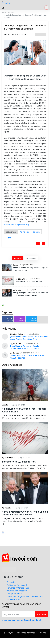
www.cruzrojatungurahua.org (16, 225)
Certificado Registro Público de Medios (25, 596)
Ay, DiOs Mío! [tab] (31, 258)
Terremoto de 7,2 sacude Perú (29, 281)
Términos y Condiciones (18, 588)
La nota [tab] (17, 258)
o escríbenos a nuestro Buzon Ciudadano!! (22, 620)
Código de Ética (14, 593)
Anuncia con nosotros (17, 591)
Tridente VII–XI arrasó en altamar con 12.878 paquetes (27, 356)
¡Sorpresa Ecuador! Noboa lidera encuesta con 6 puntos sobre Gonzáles (29, 338)
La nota (36, 232)
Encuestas (11, 582)
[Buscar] (46, 8)
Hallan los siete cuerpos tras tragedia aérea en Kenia (24, 410)
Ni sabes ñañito (16, 334)
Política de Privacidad (17, 585)
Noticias (11, 13)
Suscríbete (41, 614)
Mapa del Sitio (13, 599)
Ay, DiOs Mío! (20, 279)
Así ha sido (24, 232)
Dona (8, 238)
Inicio (4, 13)
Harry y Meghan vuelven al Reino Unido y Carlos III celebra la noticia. (30, 294)
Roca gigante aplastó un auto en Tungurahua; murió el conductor (24, 347)
